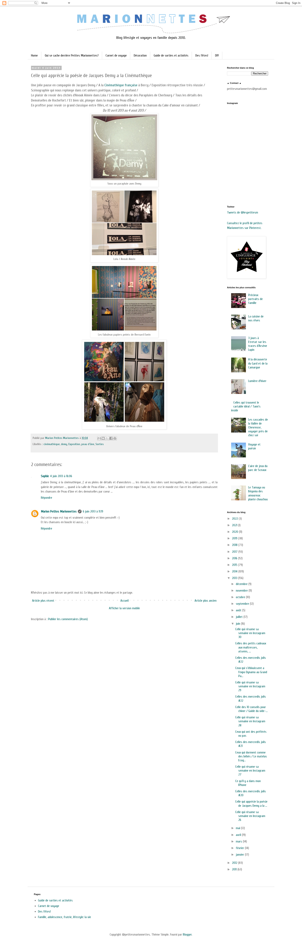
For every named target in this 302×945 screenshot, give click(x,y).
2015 (235, 565)
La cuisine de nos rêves (256, 318)
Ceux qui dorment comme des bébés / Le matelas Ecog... (251, 756)
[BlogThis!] (103, 438)
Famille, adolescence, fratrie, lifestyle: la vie (64, 917)
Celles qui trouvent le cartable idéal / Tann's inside (246, 406)
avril (239, 835)
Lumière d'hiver (257, 381)
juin (238, 623)
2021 (235, 525)
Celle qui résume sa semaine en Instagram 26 (250, 816)
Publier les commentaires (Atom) (68, 619)
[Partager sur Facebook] (111, 438)
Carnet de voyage (116, 55)
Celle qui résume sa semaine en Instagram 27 (250, 770)
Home (34, 55)
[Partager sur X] (107, 438)
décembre (242, 584)
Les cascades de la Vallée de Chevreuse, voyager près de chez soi (258, 427)
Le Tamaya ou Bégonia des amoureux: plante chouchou (258, 493)
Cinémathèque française (120, 85)
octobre (241, 597)
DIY (217, 55)
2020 (235, 532)
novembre (242, 590)
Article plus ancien (206, 600)
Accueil (124, 600)
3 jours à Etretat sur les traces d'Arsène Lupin (257, 344)
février (240, 848)
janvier (240, 854)
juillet (239, 617)
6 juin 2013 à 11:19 (93, 511)
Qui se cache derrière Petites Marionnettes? (72, 55)
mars (239, 841)
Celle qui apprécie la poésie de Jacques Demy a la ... (251, 803)
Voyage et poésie (254, 446)
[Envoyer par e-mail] (99, 438)
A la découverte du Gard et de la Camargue (257, 363)
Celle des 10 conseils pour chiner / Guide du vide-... (251, 709)
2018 (235, 545)
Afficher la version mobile (124, 608)
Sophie (45, 476)
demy (64, 444)
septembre (243, 604)
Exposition (74, 444)
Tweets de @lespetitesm (242, 212)
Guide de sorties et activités (171, 55)
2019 (235, 538)
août (239, 610)
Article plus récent (43, 600)
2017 (235, 552)
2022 (235, 518)
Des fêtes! (201, 55)
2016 (235, 558)
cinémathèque (52, 444)
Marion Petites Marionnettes (59, 511)
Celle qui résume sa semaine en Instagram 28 (250, 721)
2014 (235, 571)
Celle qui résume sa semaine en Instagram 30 (250, 633)
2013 (235, 578)
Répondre (46, 498)
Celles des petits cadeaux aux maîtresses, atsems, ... (250, 647)
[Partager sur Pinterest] (115, 438)
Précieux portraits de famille (255, 299)
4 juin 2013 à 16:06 (61, 476)
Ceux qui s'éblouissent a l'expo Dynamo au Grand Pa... (251, 672)
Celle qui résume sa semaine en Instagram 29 (250, 686)
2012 (235, 863)
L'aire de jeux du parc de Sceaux (257, 468)
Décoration (140, 55)
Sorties (100, 444)
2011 (234, 869)
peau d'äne (87, 444)
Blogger (187, 934)
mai (238, 828)
